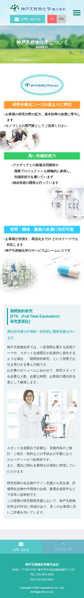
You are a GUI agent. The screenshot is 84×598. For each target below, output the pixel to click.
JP (52, 19)
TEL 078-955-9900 (42, 574)
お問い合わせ (30, 19)
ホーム (7, 60)
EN (61, 19)
